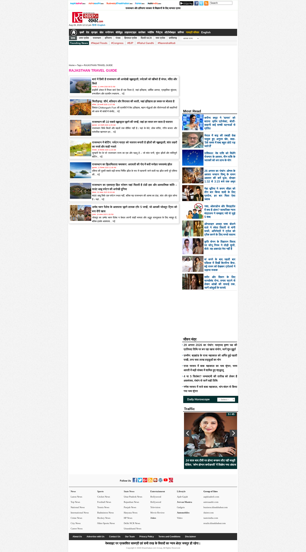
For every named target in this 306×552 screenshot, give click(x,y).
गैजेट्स (159, 32)
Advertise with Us (95, 536)
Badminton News (105, 512)
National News (78, 507)
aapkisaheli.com (211, 496)
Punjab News (130, 507)
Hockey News (103, 518)
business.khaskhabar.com (215, 507)
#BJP (130, 43)
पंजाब (118, 37)
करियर (181, 32)
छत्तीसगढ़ (173, 37)
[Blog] (155, 481)
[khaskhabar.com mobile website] (171, 481)
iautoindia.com (210, 518)
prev (187, 433)
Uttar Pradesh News (133, 496)
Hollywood (155, 502)
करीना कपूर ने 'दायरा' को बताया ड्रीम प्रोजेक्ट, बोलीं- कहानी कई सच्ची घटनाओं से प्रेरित (210, 462)
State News (129, 491)
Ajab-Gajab (182, 496)
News (73, 491)
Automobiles (183, 512)
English (101, 25)
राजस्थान (97, 37)
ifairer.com (208, 512)
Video (180, 518)
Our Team (130, 536)
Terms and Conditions (169, 536)
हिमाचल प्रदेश (130, 37)
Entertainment (157, 491)
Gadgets (181, 507)
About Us (77, 536)
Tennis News (103, 507)
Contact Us (114, 536)
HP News (128, 518)
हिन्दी (94, 25)
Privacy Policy (146, 536)
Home (72, 65)
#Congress (117, 43)
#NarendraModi (166, 43)
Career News (77, 528)
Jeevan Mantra (184, 502)
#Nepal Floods (99, 43)
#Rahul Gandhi (145, 43)
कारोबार (142, 32)
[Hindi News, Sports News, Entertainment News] (74, 32)
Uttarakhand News (132, 528)
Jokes (153, 518)
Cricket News (103, 496)
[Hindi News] (87, 22)
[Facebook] (135, 481)
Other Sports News (106, 523)
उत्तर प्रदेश (84, 37)
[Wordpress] (160, 481)
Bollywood (155, 496)
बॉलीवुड (119, 32)
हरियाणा (108, 37)
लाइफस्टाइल (130, 32)
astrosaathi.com (210, 502)
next (233, 433)
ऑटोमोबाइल (170, 32)
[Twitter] (140, 481)
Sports (100, 491)
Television (155, 507)
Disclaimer (190, 536)
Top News (75, 502)
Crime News (76, 518)
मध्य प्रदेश (160, 37)
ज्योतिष (151, 32)
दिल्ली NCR (146, 37)
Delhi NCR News (132, 523)
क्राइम (94, 32)
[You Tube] (165, 481)
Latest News (76, 496)
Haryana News (130, 512)
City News (76, 523)
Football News (104, 502)
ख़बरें (82, 32)
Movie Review (157, 512)
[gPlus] (145, 481)
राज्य (73, 38)
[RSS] (150, 481)
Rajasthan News (131, 502)
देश (87, 32)
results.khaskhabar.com (214, 523)
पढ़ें (122, 93)
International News (80, 512)
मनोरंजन (109, 32)
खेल (101, 32)
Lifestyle (181, 491)
